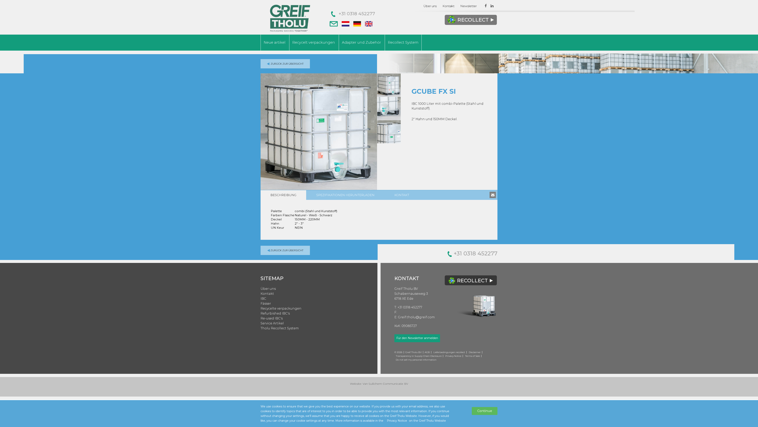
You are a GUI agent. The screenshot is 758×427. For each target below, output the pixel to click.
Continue (484, 411)
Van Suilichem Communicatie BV (385, 383)
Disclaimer (475, 352)
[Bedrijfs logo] (290, 18)
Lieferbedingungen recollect (449, 352)
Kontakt (448, 6)
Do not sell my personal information (416, 359)
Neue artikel (274, 42)
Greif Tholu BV (406, 289)
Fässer (266, 303)
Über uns (430, 6)
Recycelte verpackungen (281, 308)
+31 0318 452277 (357, 13)
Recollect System (403, 42)
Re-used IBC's (272, 318)
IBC (263, 298)
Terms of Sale (472, 355)
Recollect (473, 20)
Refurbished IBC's (275, 313)
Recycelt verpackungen (313, 42)
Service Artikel (272, 323)
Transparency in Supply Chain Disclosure (419, 355)
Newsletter (468, 6)
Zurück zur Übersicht (287, 63)
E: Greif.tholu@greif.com (414, 317)
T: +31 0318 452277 (408, 307)
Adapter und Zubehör (361, 42)
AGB (427, 352)
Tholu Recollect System (280, 328)
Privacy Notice (453, 355)
